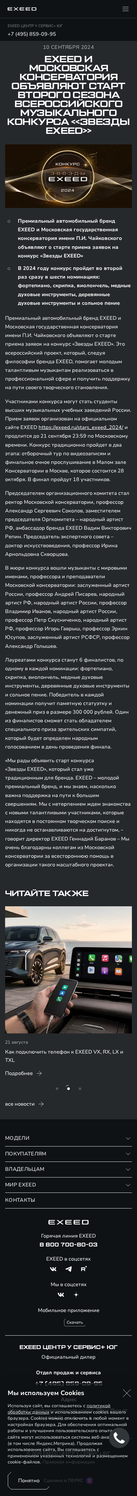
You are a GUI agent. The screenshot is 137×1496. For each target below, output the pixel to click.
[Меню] (125, 9)
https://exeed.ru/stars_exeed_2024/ (81, 427)
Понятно (29, 1480)
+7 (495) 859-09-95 (32, 34)
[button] (126, 1393)
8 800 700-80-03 (68, 1244)
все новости (20, 1104)
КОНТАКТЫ (20, 1200)
